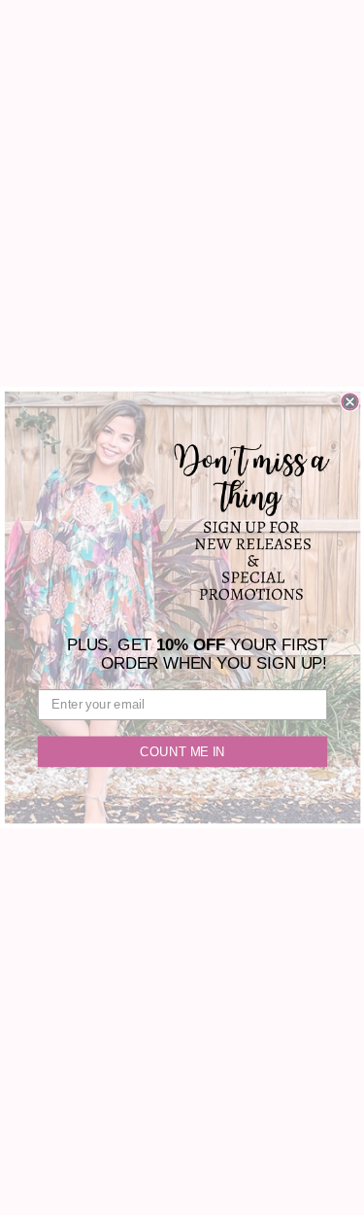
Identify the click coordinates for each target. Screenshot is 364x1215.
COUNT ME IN (181, 751)
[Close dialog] (350, 402)
